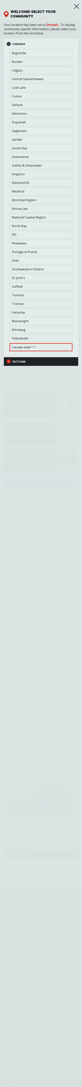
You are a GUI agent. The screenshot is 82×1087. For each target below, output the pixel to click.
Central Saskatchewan (27, 79)
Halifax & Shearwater (27, 165)
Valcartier (19, 312)
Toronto (18, 295)
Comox (17, 96)
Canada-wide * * (23, 347)
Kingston (18, 174)
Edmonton (19, 113)
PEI (14, 235)
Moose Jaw (19, 209)
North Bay (19, 226)
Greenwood (20, 157)
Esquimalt (19, 122)
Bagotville (19, 53)
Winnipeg (19, 330)
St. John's (18, 278)
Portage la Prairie (24, 252)
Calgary (17, 70)
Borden (17, 62)
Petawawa (19, 243)
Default (52, 25)
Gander (17, 139)
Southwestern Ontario (28, 269)
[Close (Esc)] (76, 6)
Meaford (18, 191)
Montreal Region (24, 200)
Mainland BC (21, 183)
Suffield (17, 286)
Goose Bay (19, 148)
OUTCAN (19, 361)
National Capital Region (29, 217)
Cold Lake (19, 88)
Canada (18, 44)
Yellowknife (20, 338)
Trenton (18, 304)
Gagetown (19, 131)
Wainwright (20, 321)
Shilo (15, 260)
